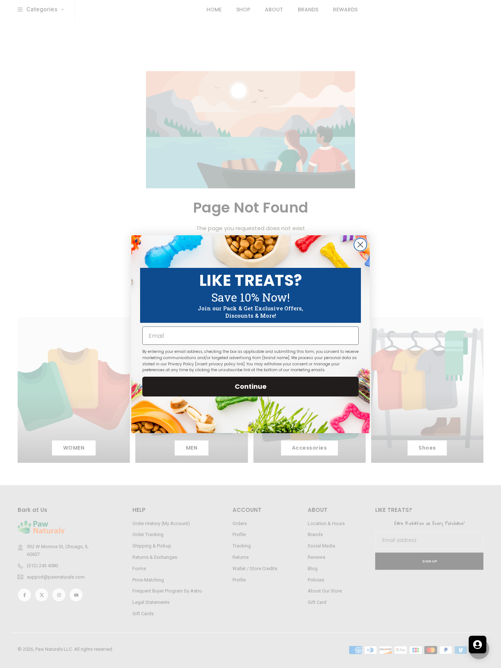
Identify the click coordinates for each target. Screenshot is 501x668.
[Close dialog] (360, 244)
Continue (251, 386)
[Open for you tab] (477, 644)
